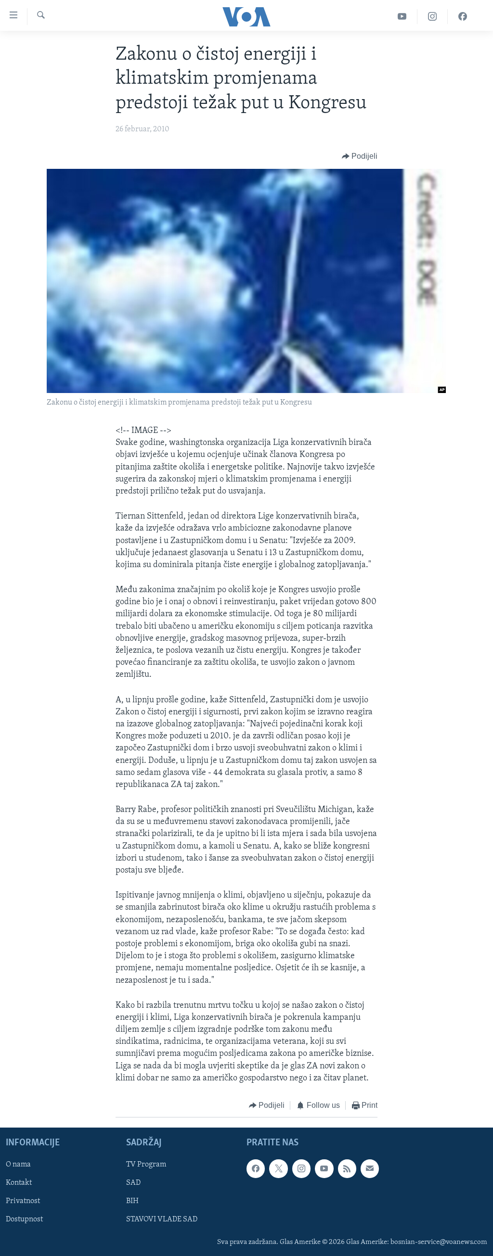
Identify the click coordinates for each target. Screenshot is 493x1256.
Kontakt (19, 1183)
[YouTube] (402, 16)
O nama (18, 1164)
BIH (132, 1201)
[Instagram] (432, 16)
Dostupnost (24, 1219)
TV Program (146, 1164)
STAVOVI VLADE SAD (161, 1219)
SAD (133, 1183)
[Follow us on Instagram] (301, 1168)
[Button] (360, 157)
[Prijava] (370, 1168)
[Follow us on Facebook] (255, 1168)
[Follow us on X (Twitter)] (278, 1168)
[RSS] (347, 1168)
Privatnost (23, 1201)
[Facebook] (463, 16)
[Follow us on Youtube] (324, 1168)
